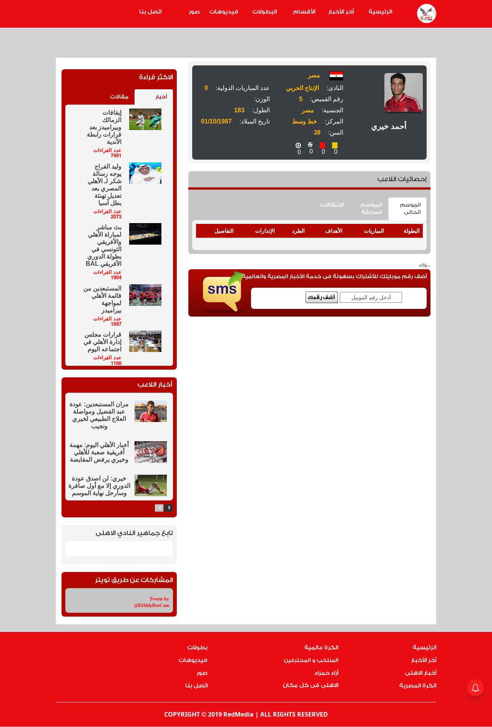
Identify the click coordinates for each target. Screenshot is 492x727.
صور (194, 11)
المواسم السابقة (371, 208)
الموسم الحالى (410, 208)
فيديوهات (223, 11)
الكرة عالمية (321, 647)
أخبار (161, 97)
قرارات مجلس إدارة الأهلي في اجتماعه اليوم (102, 341)
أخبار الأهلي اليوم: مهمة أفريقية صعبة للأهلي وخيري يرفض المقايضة (99, 452)
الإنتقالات (332, 205)
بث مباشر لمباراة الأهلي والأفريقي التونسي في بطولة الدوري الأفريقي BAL (103, 245)
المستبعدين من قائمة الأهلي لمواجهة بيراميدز (102, 299)
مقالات (119, 97)
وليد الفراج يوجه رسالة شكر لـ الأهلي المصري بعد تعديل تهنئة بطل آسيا (104, 184)
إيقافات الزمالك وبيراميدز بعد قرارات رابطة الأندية (104, 127)
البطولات (265, 11)
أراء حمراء (326, 673)
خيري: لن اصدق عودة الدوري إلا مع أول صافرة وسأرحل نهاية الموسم (99, 485)
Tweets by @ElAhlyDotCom (151, 602)
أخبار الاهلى (420, 673)
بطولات (197, 647)
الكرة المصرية (417, 685)
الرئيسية (380, 11)
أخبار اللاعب (155, 384)
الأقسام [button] (304, 11)
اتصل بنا (150, 11)
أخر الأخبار (341, 11)
